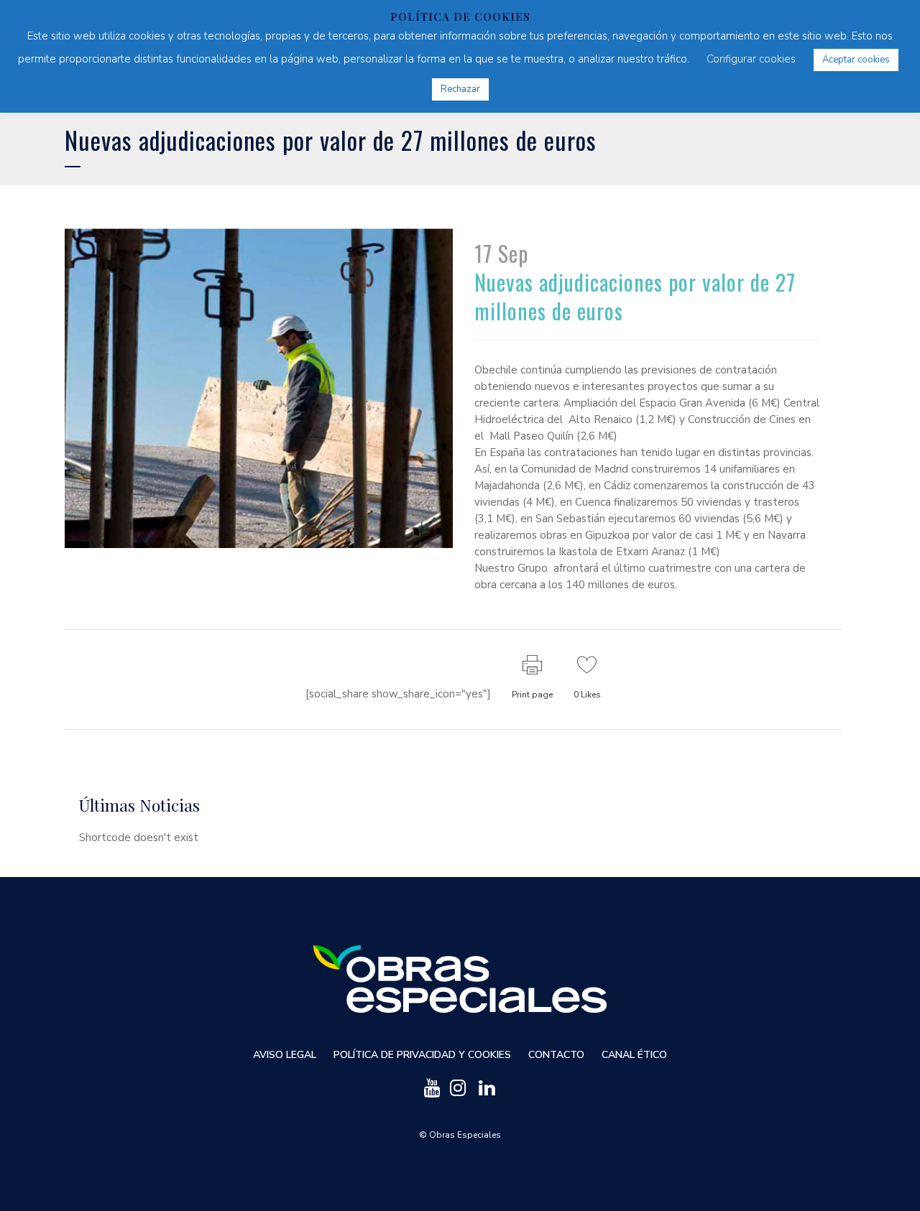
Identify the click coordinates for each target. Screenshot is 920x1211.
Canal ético (634, 1055)
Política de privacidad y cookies (422, 1055)
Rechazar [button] (460, 89)
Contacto (556, 1055)
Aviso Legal (284, 1055)
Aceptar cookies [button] (856, 59)
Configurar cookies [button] (751, 59)
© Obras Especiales (460, 1135)
